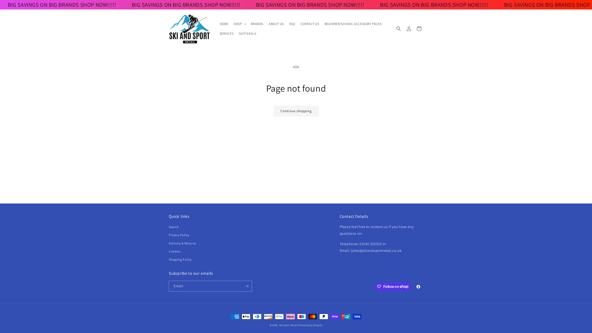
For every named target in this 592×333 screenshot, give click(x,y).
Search (174, 227)
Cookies (175, 251)
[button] (239, 24)
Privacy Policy (179, 235)
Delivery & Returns (182, 243)
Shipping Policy (180, 259)
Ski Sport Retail (288, 325)
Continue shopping (296, 111)
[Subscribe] (247, 286)
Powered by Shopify (310, 325)
